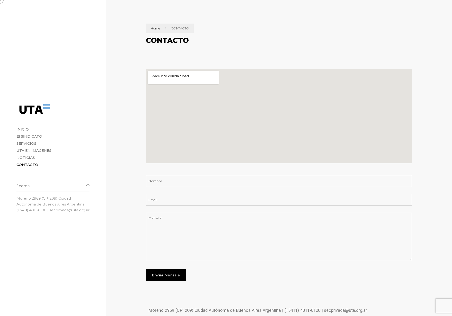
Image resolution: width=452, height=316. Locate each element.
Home (155, 28)
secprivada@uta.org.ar (345, 310)
